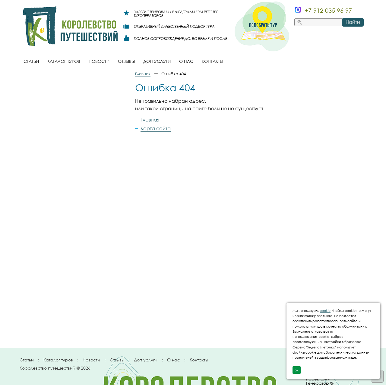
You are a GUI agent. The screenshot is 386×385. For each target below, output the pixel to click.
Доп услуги (145, 359)
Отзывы (117, 359)
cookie (325, 310)
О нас (173, 359)
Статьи (27, 359)
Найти (353, 22)
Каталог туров (58, 359)
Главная (142, 73)
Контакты (199, 359)
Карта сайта (156, 128)
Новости (91, 359)
